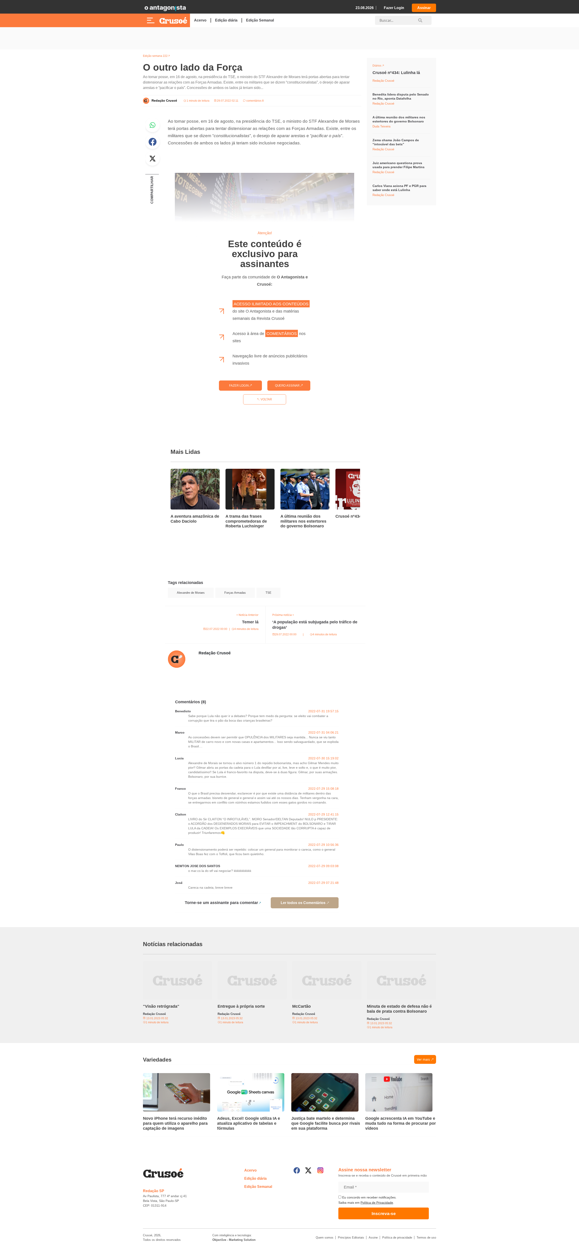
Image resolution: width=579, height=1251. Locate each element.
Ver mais (423, 1059)
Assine (373, 1237)
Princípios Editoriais (351, 1237)
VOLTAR (266, 399)
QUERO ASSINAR (287, 385)
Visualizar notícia (185, 471)
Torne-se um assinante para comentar (221, 902)
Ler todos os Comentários (303, 903)
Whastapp (152, 125)
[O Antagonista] (165, 8)
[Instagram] (320, 1170)
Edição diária (226, 20)
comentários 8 (255, 100)
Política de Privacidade (377, 1202)
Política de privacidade (397, 1237)
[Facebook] (297, 1170)
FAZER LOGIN (239, 385)
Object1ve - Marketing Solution (234, 1239)
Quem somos (324, 1237)
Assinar (424, 8)
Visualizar (381, 66)
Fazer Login (394, 8)
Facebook (152, 141)
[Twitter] (308, 1170)
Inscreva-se (384, 1213)
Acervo (200, 20)
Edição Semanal (260, 20)
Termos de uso (426, 1237)
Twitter (152, 158)
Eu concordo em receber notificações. (368, 1197)
